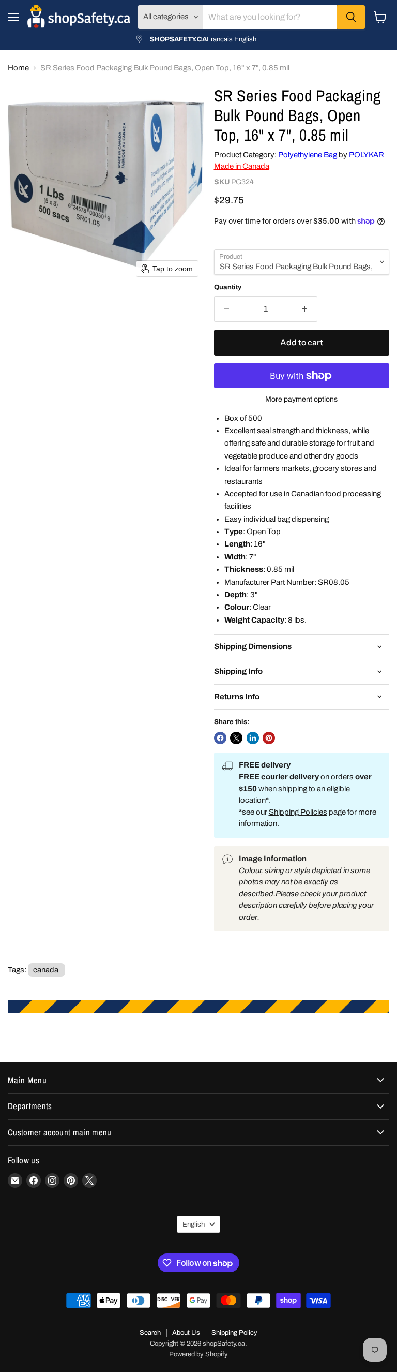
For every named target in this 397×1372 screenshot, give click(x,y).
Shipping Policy (234, 1332)
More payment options (301, 399)
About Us (186, 1332)
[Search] (351, 17)
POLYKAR (366, 155)
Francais (220, 39)
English (245, 39)
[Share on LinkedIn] (253, 738)
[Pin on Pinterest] (269, 738)
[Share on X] (236, 738)
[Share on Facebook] (220, 738)
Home (18, 68)
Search (150, 1332)
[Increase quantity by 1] (304, 309)
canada (45, 970)
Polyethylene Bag (307, 155)
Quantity (227, 287)
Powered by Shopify (198, 1354)
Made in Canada (241, 166)
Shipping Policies (298, 812)
